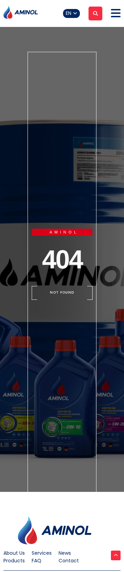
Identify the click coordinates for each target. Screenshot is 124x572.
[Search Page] (95, 13)
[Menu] (116, 13)
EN (68, 13)
